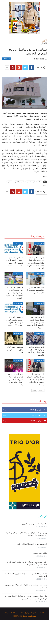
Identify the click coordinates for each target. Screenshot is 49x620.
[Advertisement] (24, 210)
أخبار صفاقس (6, 58)
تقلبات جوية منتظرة (40, 553)
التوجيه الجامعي (31, 182)
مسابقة (44, 185)
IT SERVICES (17, 616)
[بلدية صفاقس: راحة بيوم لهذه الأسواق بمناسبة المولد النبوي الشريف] (35, 338)
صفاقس (10, 182)
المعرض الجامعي (19, 182)
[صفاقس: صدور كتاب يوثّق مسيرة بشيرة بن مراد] (14, 338)
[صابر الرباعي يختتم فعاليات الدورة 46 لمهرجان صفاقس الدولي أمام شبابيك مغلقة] (14, 365)
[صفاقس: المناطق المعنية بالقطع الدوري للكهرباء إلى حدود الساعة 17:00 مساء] (14, 248)
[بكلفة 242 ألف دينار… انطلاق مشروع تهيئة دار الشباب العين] (35, 278)
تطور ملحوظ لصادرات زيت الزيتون (34, 524)
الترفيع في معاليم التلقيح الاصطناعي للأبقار (31, 544)
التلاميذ (39, 182)
